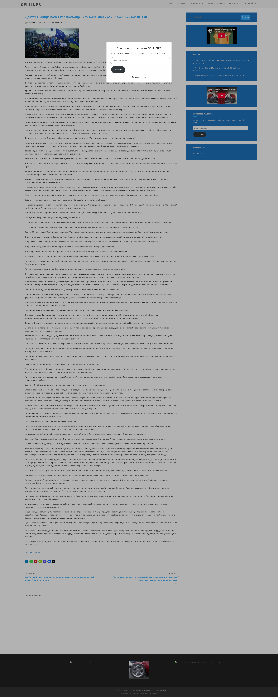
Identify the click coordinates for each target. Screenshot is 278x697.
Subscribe (118, 70)
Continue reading (139, 77)
